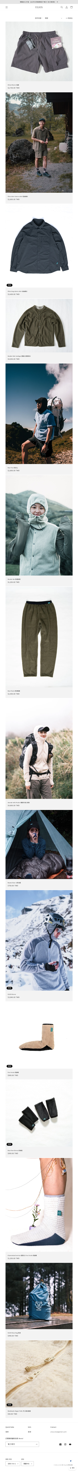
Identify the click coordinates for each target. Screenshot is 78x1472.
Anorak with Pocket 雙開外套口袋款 (19, 802)
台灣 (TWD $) (12, 1464)
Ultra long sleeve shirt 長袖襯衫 (17, 291)
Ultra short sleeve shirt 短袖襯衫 (18, 196)
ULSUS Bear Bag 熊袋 (14, 1333)
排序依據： (39, 18)
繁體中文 (26, 1464)
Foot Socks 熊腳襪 (13, 1072)
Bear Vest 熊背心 (13, 468)
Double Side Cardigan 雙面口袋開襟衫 (19, 356)
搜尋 (7, 1432)
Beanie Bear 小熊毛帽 (14, 883)
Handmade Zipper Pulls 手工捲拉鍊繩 (19, 1411)
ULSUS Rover (12, 994)
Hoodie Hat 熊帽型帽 (14, 579)
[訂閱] (36, 1444)
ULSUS (60, 1465)
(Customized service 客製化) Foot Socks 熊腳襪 (22, 1255)
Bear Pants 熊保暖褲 (14, 691)
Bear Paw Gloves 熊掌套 (15, 1150)
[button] (6, 7)
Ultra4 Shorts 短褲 (13, 85)
